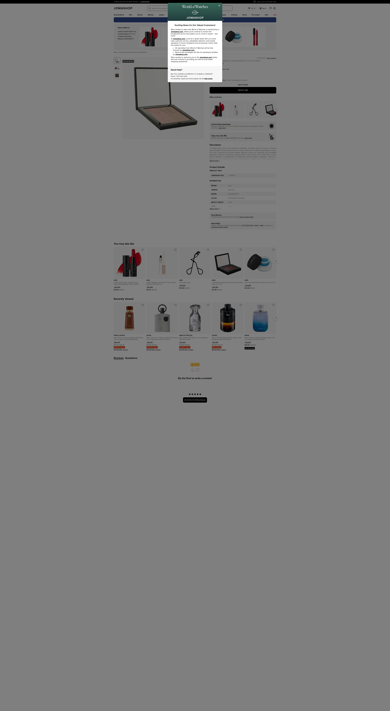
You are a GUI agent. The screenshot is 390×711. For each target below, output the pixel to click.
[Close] (219, 5)
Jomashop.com (177, 32)
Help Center (208, 78)
